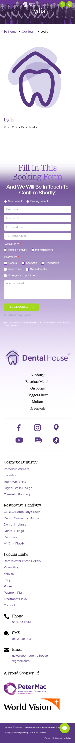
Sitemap (24, 733)
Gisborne (37, 388)
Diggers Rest (38, 395)
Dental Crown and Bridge (21, 518)
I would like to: (12, 244)
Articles (9, 573)
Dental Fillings (14, 531)
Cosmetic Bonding (17, 494)
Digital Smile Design (18, 488)
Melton (37, 401)
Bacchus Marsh (37, 381)
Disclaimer (61, 727)
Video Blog (11, 567)
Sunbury (37, 375)
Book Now (62, 4)
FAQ (7, 580)
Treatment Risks (15, 599)
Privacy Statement (12, 733)
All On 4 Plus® (14, 543)
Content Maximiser (63, 738)
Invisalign (10, 475)
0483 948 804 (21, 639)
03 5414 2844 (69, 4)
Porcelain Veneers (16, 469)
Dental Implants (15, 524)
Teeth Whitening (15, 481)
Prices (8, 586)
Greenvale (38, 408)
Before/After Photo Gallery (22, 561)
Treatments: (11, 257)
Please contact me (21, 307)
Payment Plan (14, 592)
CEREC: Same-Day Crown (22, 512)
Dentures (10, 537)
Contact (9, 605)
